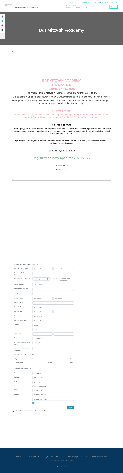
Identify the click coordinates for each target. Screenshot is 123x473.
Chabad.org (58, 460)
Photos (105, 7)
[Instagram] (66, 466)
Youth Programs (61, 25)
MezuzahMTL (87, 6)
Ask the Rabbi (96, 2)
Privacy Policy (71, 460)
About (76, 2)
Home (71, 2)
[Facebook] (57, 466)
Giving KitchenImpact (77, 6)
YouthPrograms (68, 6)
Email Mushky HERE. (61, 169)
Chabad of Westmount (27, 7)
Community (96, 7)
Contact (112, 2)
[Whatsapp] (61, 466)
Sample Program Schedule (61, 150)
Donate (113, 7)
